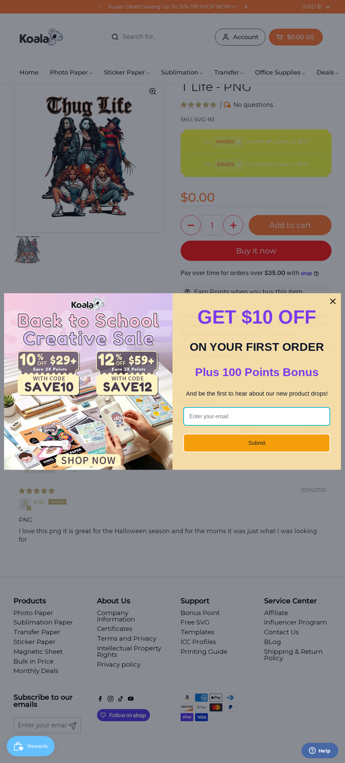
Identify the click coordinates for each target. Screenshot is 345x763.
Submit (256, 443)
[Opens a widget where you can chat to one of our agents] (319, 751)
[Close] (333, 301)
